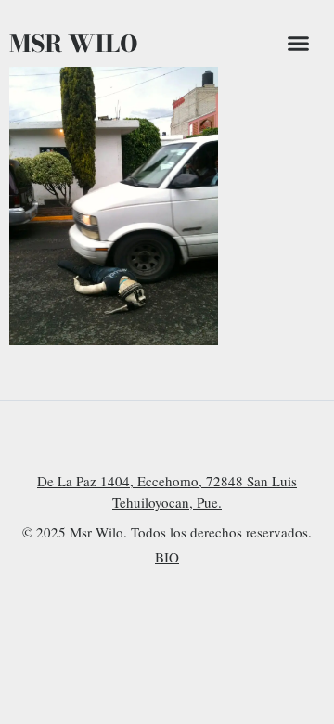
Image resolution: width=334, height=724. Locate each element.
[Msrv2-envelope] (206, 441)
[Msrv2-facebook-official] (167, 441)
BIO (167, 557)
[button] (298, 43)
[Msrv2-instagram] (128, 441)
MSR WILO (73, 43)
